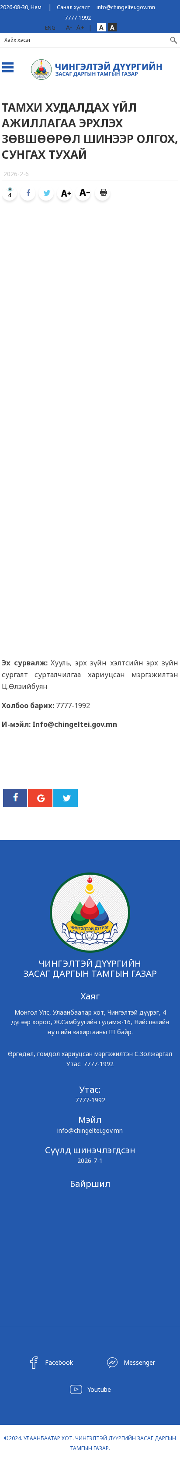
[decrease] (82, 193)
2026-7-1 (90, 1160)
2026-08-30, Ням (21, 7)
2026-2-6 (16, 174)
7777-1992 (78, 17)
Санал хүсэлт (73, 7)
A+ (80, 27)
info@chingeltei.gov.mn (126, 7)
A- (69, 27)
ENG (50, 27)
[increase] (64, 193)
